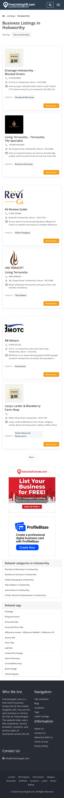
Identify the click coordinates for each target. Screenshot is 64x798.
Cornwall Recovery (13, 663)
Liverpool (34, 780)
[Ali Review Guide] (14, 197)
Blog (36, 703)
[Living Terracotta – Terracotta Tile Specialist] (14, 124)
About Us (39, 728)
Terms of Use (41, 741)
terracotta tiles (11, 621)
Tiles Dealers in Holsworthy (17, 584)
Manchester (38, 777)
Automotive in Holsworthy (17, 590)
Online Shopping (22, 232)
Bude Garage (11, 668)
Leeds (44, 780)
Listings (11, 15)
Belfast (31, 784)
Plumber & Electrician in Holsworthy (21, 569)
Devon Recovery (12, 658)
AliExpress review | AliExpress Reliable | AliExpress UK (29, 632)
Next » (32, 457)
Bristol (53, 780)
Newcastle (11, 780)
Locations (39, 707)
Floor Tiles (9, 642)
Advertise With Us (43, 737)
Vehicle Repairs (12, 674)
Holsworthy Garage (14, 653)
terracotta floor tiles (14, 627)
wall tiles (9, 648)
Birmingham (24, 777)
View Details (51, 105)
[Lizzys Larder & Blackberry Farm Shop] (14, 393)
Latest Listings (41, 716)
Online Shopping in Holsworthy (19, 579)
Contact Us (40, 732)
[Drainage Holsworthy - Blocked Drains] (14, 58)
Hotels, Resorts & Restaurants (22, 434)
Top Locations (41, 699)
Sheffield (23, 780)
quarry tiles (10, 637)
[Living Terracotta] (14, 260)
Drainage (9, 611)
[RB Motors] (14, 328)
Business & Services (24, 164)
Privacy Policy (41, 746)
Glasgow (51, 777)
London (11, 777)
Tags (36, 712)
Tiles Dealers (20, 295)
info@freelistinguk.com (17, 758)
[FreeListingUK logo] (18, 5)
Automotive (20, 366)
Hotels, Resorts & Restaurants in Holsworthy (25, 595)
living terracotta (12, 616)
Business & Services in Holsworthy (20, 574)
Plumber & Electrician (24, 97)
